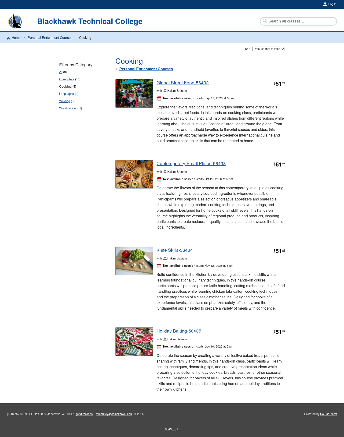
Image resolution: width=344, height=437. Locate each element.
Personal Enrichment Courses (50, 37)
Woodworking (68, 108)
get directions (84, 414)
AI (60, 72)
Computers (66, 79)
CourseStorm (328, 414)
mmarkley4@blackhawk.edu (114, 414)
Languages (66, 93)
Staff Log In (172, 429)
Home (16, 37)
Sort (247, 49)
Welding (64, 101)
